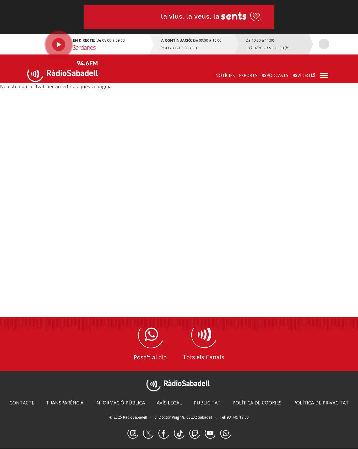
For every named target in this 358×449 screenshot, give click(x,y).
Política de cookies (256, 402)
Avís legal (169, 402)
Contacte (21, 402)
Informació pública (120, 402)
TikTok (179, 434)
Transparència (64, 402)
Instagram (133, 434)
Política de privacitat (321, 402)
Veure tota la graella (324, 44)
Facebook (164, 434)
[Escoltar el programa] (88, 44)
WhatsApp (225, 434)
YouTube (210, 434)
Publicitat (207, 402)
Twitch (194, 434)
